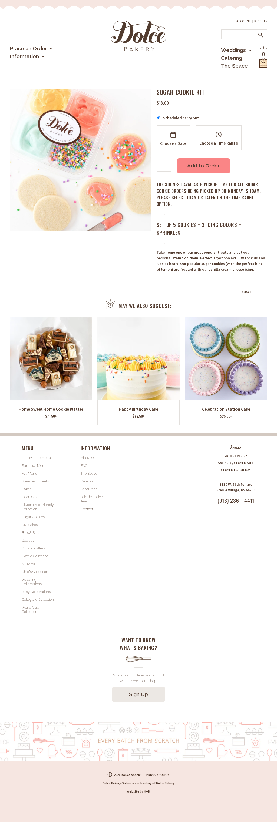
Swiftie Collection (35, 556)
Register (260, 21)
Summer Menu (35, 76)
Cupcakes (30, 525)
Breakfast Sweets (35, 481)
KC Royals (29, 564)
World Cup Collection (30, 609)
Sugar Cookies (33, 517)
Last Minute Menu (39, 66)
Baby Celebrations (36, 592)
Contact (87, 509)
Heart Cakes (31, 497)
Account (243, 21)
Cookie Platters (33, 548)
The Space (234, 66)
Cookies (28, 540)
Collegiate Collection (38, 600)
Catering (231, 58)
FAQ (84, 466)
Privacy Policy (157, 775)
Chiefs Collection (35, 572)
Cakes (26, 489)
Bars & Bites (31, 533)
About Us (30, 73)
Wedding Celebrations (32, 582)
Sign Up (138, 694)
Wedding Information (229, 72)
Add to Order (203, 166)
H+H (138, 791)
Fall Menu (29, 473)
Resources (89, 489)
